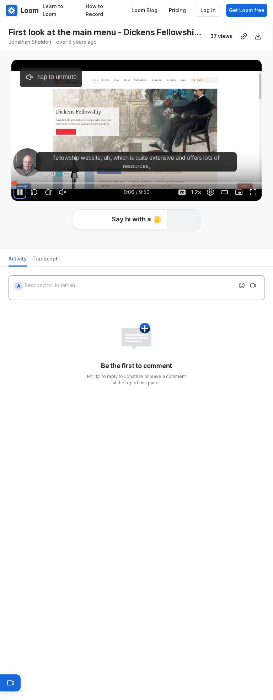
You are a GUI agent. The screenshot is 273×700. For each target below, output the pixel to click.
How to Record (94, 10)
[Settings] (210, 192)
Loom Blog (144, 10)
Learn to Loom (53, 10)
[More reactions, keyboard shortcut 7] (175, 240)
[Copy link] (244, 36)
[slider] (136, 183)
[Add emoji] (241, 285)
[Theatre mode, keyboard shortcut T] (224, 192)
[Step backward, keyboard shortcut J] (34, 192)
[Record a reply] (253, 285)
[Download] (258, 36)
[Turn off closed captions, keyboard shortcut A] (182, 192)
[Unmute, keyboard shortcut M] (62, 192)
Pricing (177, 10)
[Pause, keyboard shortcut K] (20, 192)
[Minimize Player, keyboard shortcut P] (239, 192)
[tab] (18, 261)
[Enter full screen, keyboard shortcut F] (253, 192)
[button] (136, 219)
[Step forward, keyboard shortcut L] (48, 192)
